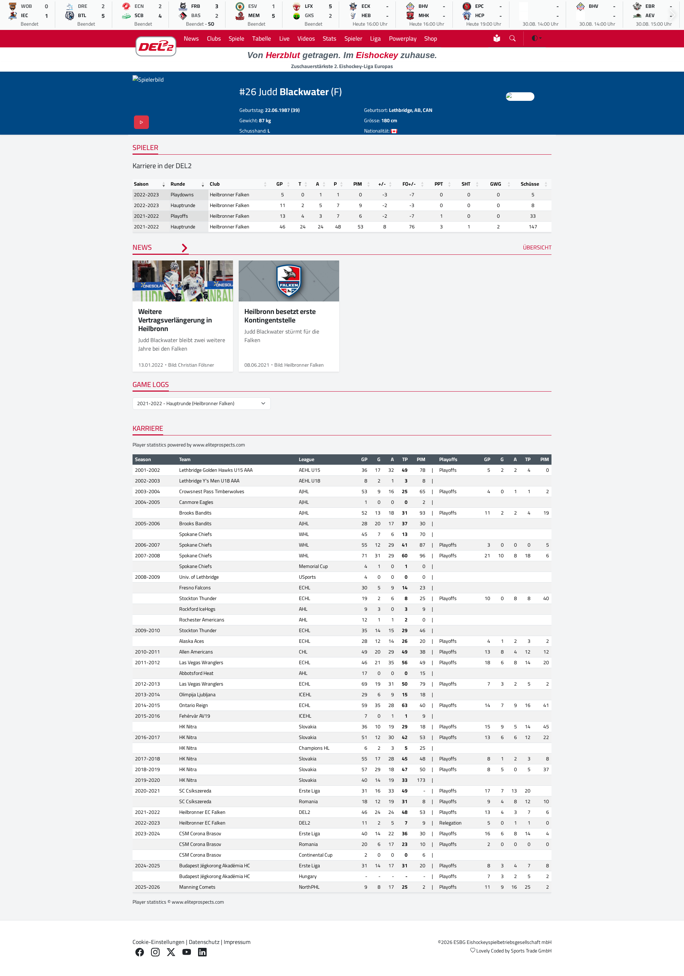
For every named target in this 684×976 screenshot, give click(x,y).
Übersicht (537, 247)
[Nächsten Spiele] (672, 15)
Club (215, 184)
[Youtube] (187, 952)
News (191, 38)
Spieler (353, 38)
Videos (306, 38)
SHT (466, 184)
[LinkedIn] (202, 952)
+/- (382, 184)
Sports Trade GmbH (531, 950)
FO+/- (409, 184)
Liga (375, 38)
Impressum (237, 941)
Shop (430, 38)
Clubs (214, 38)
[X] (171, 952)
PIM (357, 184)
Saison (141, 184)
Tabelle (261, 38)
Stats (329, 38)
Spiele (236, 38)
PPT (439, 184)
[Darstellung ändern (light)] (537, 38)
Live (284, 38)
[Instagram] (155, 952)
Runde (178, 184)
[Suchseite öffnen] (512, 37)
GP (279, 184)
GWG (495, 184)
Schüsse (530, 184)
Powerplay (402, 38)
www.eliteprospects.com (219, 444)
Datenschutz (204, 941)
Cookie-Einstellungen (159, 941)
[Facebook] (140, 952)
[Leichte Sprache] (496, 38)
